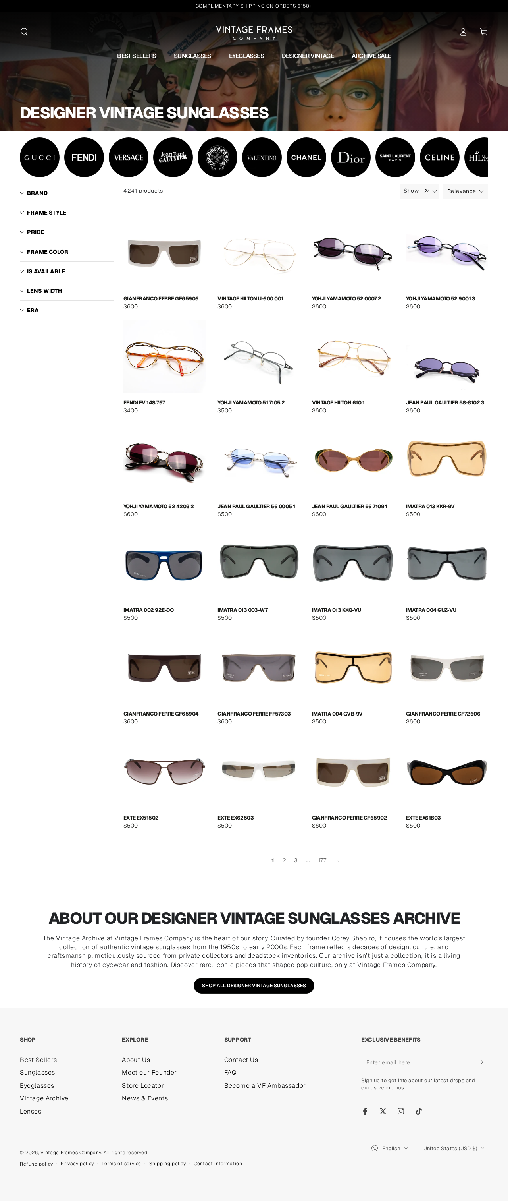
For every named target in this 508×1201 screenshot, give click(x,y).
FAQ (230, 1072)
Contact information (218, 1163)
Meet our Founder (149, 1072)
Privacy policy (77, 1163)
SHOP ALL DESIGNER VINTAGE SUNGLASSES (254, 985)
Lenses (31, 1111)
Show (411, 190)
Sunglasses (37, 1072)
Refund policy (36, 1164)
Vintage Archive (44, 1098)
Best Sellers (38, 1060)
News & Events (145, 1098)
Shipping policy (167, 1163)
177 (322, 860)
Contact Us (241, 1060)
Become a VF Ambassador (265, 1085)
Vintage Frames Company (70, 1152)
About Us (136, 1060)
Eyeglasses (37, 1085)
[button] (24, 32)
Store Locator (143, 1085)
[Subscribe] (483, 1062)
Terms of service (121, 1163)
